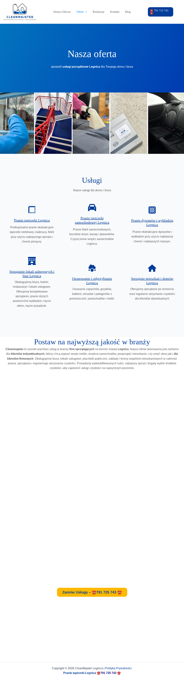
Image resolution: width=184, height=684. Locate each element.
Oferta (80, 11)
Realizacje (98, 11)
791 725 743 (108, 672)
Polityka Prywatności (118, 668)
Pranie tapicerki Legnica (32, 220)
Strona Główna (62, 11)
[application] (85, 11)
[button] (160, 12)
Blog (128, 11)
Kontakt (114, 11)
